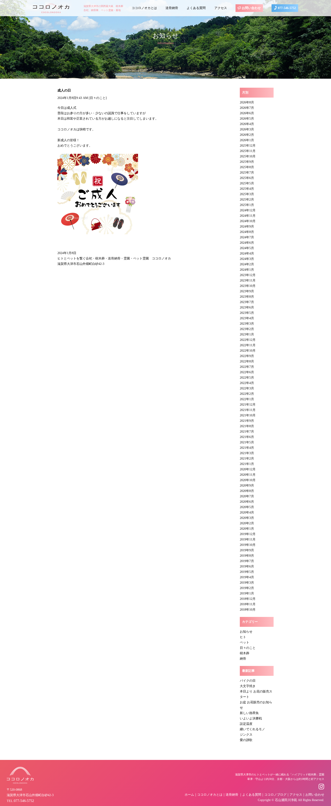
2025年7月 (247, 172)
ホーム (189, 794)
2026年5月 (247, 118)
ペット (244, 642)
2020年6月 (247, 501)
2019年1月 (247, 593)
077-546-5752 (286, 8)
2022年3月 (247, 388)
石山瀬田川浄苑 (286, 800)
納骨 (243, 658)
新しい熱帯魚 (249, 713)
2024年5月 (247, 248)
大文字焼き (248, 686)
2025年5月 (247, 183)
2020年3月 (247, 518)
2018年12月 (248, 599)
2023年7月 (247, 302)
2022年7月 (247, 366)
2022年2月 (247, 393)
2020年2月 (247, 523)
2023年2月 (247, 329)
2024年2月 (247, 264)
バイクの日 (248, 680)
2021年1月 (247, 464)
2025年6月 (247, 178)
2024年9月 (247, 226)
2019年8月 (247, 555)
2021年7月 (247, 431)
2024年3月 (247, 259)
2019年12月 (248, 534)
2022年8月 (247, 361)
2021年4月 (247, 447)
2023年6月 (247, 307)
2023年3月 (247, 323)
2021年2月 (247, 458)
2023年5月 (247, 313)
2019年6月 (247, 566)
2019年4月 (247, 577)
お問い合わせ (251, 8)
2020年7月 (247, 496)
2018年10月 (248, 609)
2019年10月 (248, 545)
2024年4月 (247, 253)
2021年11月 (248, 410)
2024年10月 (248, 221)
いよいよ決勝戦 (251, 718)
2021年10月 (248, 415)
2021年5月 (247, 442)
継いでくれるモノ (252, 729)
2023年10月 (248, 286)
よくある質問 (196, 8)
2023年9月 (247, 291)
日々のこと (98, 98)
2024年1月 (247, 269)
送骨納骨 (172, 8)
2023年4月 (247, 318)
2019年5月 (247, 572)
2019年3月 (247, 582)
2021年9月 (247, 420)
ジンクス (246, 734)
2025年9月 (247, 161)
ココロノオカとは (144, 8)
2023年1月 (247, 334)
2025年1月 (247, 205)
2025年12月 (248, 145)
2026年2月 (247, 134)
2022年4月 (247, 383)
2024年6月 (247, 242)
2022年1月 (247, 399)
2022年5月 (247, 377)
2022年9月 (247, 356)
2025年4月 (247, 188)
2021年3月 (247, 453)
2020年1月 (247, 528)
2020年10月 (248, 480)
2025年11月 (248, 151)
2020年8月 (247, 491)
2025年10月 (248, 156)
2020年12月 (248, 469)
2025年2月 (247, 199)
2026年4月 (247, 124)
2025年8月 (247, 167)
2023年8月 (247, 296)
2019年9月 (247, 550)
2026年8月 (247, 102)
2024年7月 (247, 237)
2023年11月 (248, 280)
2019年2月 (247, 588)
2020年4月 (247, 512)
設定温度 (246, 724)
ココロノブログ (275, 794)
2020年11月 (248, 474)
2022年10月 (248, 350)
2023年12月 (248, 275)
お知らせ (246, 631)
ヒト (243, 637)
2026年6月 (247, 113)
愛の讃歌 (246, 740)
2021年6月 (247, 437)
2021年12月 (248, 404)
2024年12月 (248, 210)
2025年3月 (247, 194)
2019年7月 (247, 561)
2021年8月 (247, 426)
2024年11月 (248, 215)
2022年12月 (248, 340)
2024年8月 (247, 232)
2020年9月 (247, 485)
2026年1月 (247, 140)
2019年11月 (248, 539)
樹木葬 (244, 653)
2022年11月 (248, 345)
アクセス (220, 8)
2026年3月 (247, 129)
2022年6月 (247, 372)
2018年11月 (248, 604)
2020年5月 (247, 507)
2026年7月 (247, 107)
